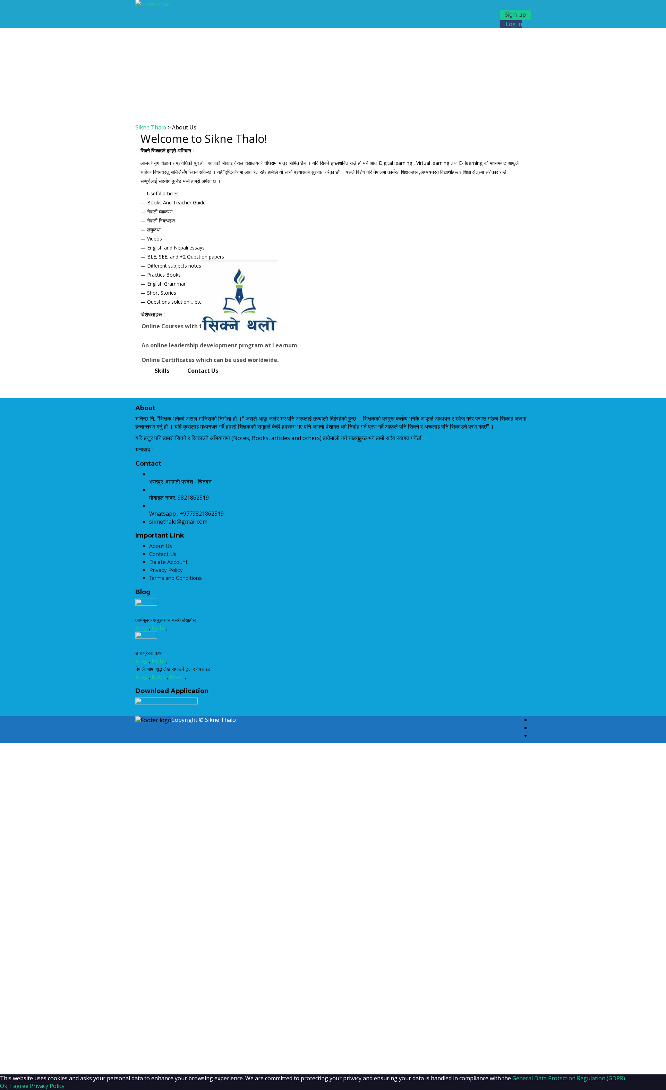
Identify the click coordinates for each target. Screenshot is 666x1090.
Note (159, 628)
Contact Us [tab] (202, 370)
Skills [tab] (162, 370)
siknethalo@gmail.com (178, 521)
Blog (142, 628)
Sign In (65, 1062)
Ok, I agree (14, 1086)
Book (159, 677)
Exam (177, 677)
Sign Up (45, 1062)
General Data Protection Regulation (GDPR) (568, 1078)
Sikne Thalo (220, 720)
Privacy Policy (47, 1086)
